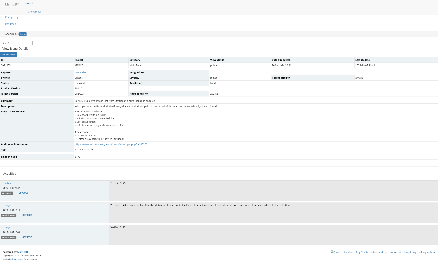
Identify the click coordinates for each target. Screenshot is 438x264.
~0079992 (26, 237)
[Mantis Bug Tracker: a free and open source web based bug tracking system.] (383, 252)
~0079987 (26, 215)
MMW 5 (29, 3)
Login (22, 34)
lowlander (80, 72)
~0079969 (22, 192)
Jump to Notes (8, 54)
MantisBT (22, 252)
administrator (16, 258)
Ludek (7, 183)
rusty (7, 205)
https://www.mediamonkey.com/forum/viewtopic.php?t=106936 (111, 144)
